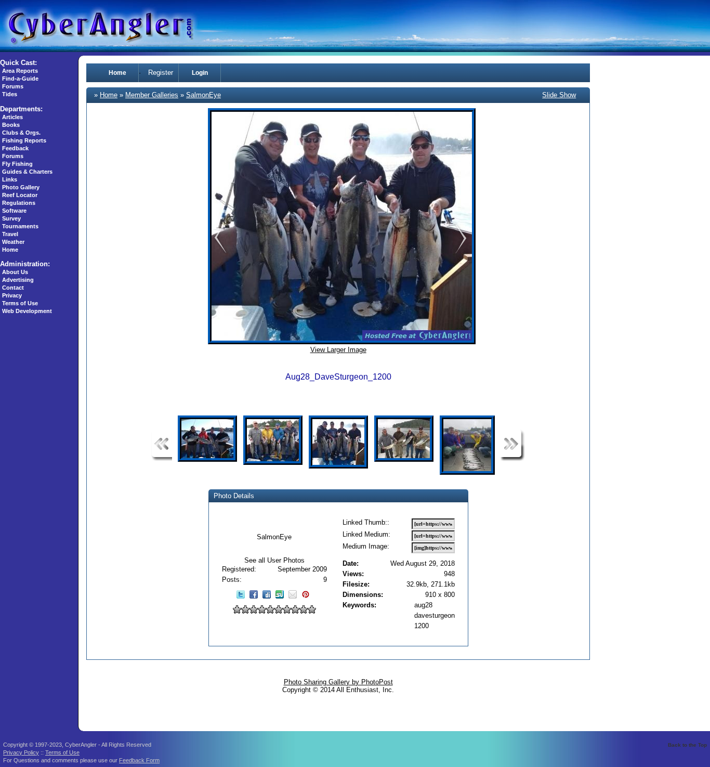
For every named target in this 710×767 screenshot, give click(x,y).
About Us (15, 272)
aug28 (423, 605)
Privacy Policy (21, 752)
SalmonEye (203, 95)
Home (10, 249)
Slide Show (559, 95)
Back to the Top (687, 745)
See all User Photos (274, 560)
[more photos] (161, 459)
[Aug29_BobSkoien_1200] (218, 252)
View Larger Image (338, 350)
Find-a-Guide (20, 78)
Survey (11, 218)
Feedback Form (139, 760)
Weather (13, 242)
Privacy (12, 295)
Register (160, 72)
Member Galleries (151, 95)
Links (9, 179)
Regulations (18, 203)
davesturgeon (434, 615)
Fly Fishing (17, 164)
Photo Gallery (21, 187)
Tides (9, 94)
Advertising (18, 280)
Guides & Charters (27, 171)
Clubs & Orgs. (21, 132)
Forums (12, 86)
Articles (12, 117)
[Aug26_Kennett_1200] (460, 252)
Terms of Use (20, 303)
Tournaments (20, 226)
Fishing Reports (24, 140)
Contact (13, 287)
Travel (10, 234)
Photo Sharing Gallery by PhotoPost (338, 682)
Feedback (15, 148)
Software (14, 210)
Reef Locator (19, 195)
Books (11, 125)
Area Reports (20, 71)
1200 (421, 626)
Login (200, 72)
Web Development (27, 311)
